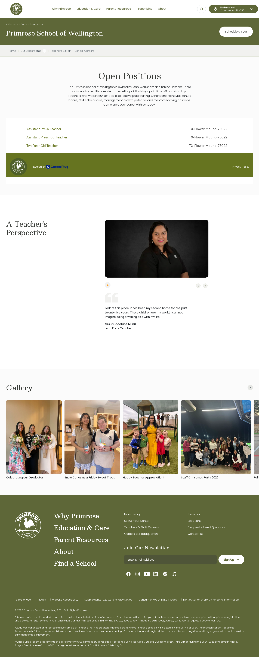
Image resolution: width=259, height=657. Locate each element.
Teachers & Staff (60, 51)
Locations (194, 521)
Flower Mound (37, 24)
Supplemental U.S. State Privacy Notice (108, 599)
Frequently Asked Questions (207, 527)
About (63, 551)
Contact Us (195, 534)
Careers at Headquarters (141, 534)
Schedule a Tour (236, 32)
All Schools (12, 24)
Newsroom (195, 514)
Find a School (75, 563)
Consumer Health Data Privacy (157, 599)
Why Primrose (76, 515)
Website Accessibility (65, 599)
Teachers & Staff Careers (141, 527)
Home (12, 51)
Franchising (132, 514)
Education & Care (82, 527)
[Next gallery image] (250, 387)
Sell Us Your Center (136, 521)
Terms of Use (23, 599)
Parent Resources (81, 539)
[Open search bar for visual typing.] (201, 9)
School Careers (84, 51)
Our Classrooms (30, 51)
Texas (24, 24)
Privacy (41, 599)
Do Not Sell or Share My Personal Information (211, 599)
